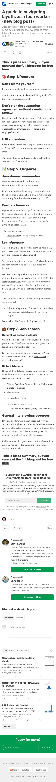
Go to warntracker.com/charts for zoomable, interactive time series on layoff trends (21, 665)
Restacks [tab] (19, 618)
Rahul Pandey (13, 308)
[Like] (3, 698)
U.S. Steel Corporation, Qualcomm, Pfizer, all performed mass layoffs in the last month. (20, 690)
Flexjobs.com (13, 392)
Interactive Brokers (16, 231)
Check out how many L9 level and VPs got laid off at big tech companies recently (27, 97)
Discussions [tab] (22, 650)
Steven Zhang (33, 41)
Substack (15, 776)
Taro (12, 274)
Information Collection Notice (27, 509)
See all (7, 726)
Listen (50, 44)
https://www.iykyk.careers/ (19, 404)
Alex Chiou (28, 308)
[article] (28, 667)
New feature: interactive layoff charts (19, 659)
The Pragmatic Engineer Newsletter (32, 321)
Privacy (27, 763)
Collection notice (45, 763)
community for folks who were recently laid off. (25, 198)
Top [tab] (5, 650)
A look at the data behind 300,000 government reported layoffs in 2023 (18, 709)
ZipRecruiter (40, 356)
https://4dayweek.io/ (16, 398)
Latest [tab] (12, 650)
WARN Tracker (21, 41)
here (5, 69)
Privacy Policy (47, 509)
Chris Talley (20, 44)
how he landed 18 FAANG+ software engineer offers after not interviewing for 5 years (28, 426)
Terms (34, 763)
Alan (27, 445)
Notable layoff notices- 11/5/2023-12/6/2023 (21, 684)
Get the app (41, 770)
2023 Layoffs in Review (15, 705)
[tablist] (13, 617)
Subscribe (41, 3)
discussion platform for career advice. (24, 276)
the (34, 274)
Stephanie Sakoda (17, 195)
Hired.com (40, 340)
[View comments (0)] (13, 52)
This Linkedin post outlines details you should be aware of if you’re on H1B (26, 159)
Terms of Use (41, 506)
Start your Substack (21, 770)
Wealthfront (13, 235)
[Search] (51, 650)
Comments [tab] (8, 618)
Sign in (50, 3)
